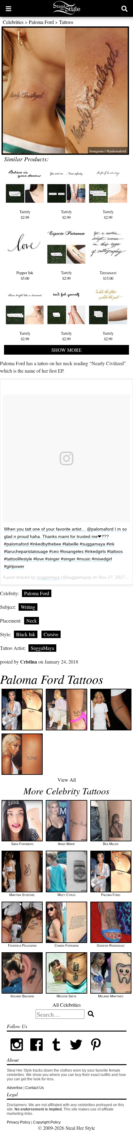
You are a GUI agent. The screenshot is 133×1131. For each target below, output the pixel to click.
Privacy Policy (18, 1122)
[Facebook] (36, 1053)
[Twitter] (76, 1053)
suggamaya (48, 577)
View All (67, 779)
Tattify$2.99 (24, 214)
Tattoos (66, 22)
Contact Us (34, 1088)
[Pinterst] (96, 1053)
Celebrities (13, 22)
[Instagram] (17, 1053)
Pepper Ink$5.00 (24, 275)
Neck (31, 620)
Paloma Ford (41, 22)
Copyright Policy (47, 1122)
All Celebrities (67, 1004)
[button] (8, 8)
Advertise (15, 1088)
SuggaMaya (42, 648)
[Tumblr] (56, 1053)
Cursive (51, 634)
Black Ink (25, 634)
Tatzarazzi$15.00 (108, 275)
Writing (28, 607)
